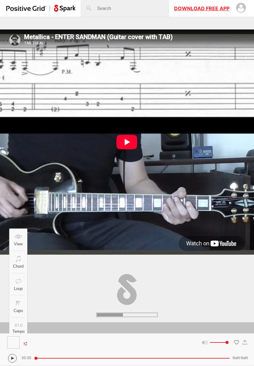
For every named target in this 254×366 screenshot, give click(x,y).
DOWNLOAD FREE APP (202, 8)
